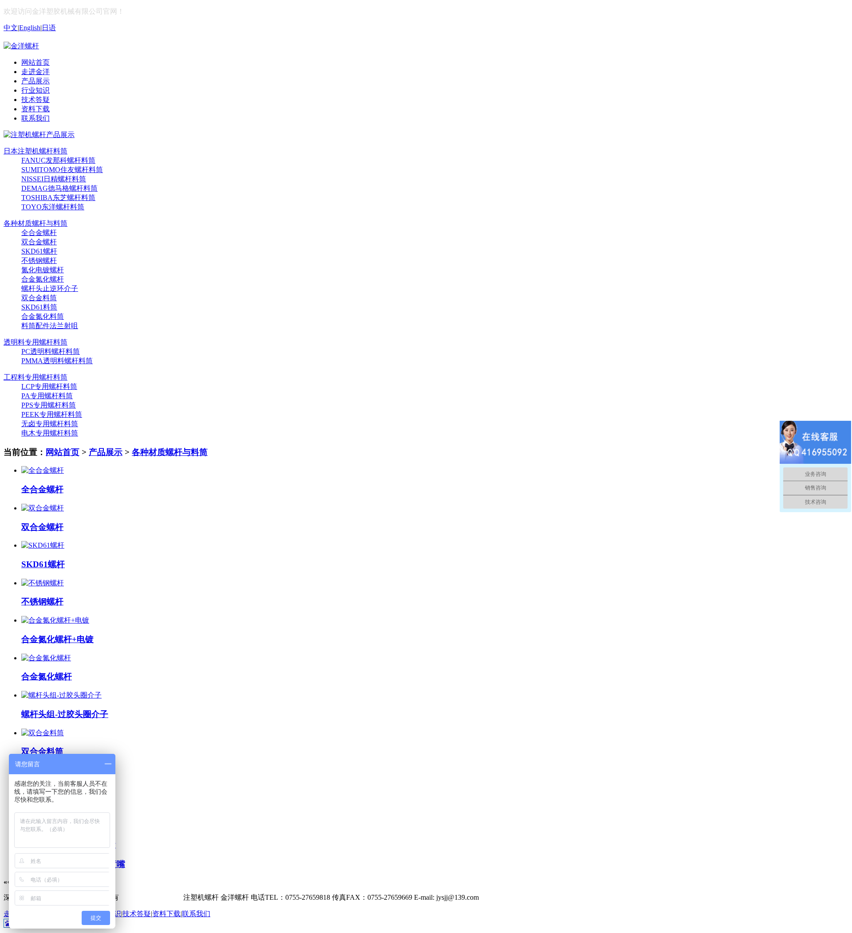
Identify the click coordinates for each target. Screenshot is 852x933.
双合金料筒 (39, 298)
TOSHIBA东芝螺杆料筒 (58, 197)
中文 (11, 27)
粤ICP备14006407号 (151, 897)
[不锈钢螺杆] (42, 583)
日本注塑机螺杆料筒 (35, 151)
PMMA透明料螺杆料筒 (57, 361)
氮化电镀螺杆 (42, 270)
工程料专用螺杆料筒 (35, 377)
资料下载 (166, 913)
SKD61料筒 (39, 307)
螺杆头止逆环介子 (49, 288)
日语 (49, 27)
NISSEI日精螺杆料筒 (53, 179)
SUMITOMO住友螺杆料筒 (62, 169)
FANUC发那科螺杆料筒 (58, 160)
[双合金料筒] (42, 733)
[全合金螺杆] (42, 470)
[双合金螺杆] (42, 508)
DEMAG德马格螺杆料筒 (59, 188)
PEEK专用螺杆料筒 (51, 414)
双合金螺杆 (39, 242)
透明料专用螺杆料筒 (35, 342)
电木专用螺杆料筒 (49, 433)
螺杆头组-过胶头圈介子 (64, 714)
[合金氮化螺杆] (46, 658)
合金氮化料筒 (42, 316)
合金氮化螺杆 (42, 279)
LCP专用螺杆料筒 (49, 386)
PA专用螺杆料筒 (47, 396)
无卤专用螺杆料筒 (49, 423)
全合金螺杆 (39, 232)
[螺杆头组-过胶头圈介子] (61, 695)
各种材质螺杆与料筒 (35, 223)
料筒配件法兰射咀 (49, 325)
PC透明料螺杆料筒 (50, 351)
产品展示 (105, 452)
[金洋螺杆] (21, 46)
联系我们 (196, 913)
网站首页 (62, 452)
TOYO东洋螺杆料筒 (52, 207)
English (29, 27)
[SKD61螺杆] (42, 545)
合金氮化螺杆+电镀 (57, 639)
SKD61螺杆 (39, 251)
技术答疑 (136, 913)
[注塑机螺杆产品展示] (39, 134)
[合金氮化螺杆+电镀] (55, 620)
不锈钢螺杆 (39, 260)
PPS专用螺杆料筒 (48, 405)
